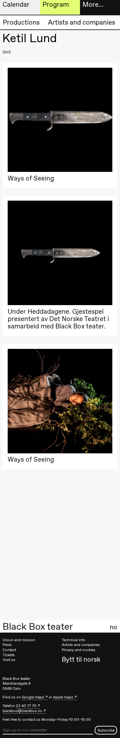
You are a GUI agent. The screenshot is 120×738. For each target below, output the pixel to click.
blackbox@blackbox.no (22, 710)
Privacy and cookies (78, 649)
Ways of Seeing (31, 178)
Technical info (73, 639)
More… (93, 4)
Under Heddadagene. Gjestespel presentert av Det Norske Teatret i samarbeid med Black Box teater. (58, 319)
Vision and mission (19, 639)
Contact (9, 649)
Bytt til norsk (81, 659)
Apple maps (63, 697)
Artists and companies (81, 22)
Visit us (9, 659)
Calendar (16, 4)
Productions (21, 22)
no (113, 627)
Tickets (9, 654)
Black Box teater (38, 626)
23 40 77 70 (26, 705)
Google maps (33, 697)
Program (56, 4)
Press (7, 644)
